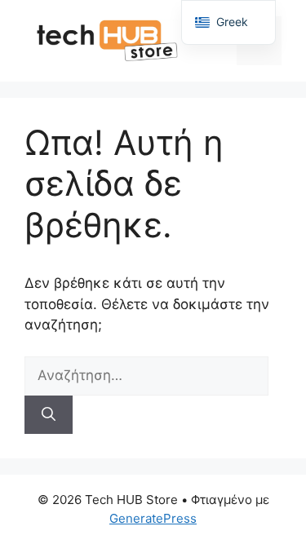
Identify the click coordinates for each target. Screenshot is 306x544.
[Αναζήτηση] (48, 415)
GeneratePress (153, 518)
